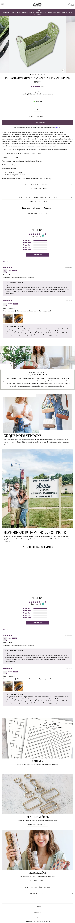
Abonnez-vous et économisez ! (37, 887)
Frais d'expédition (27, 94)
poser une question (37, 201)
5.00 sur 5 (42, 234)
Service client (37, 893)
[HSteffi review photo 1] (8, 318)
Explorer (37, 906)
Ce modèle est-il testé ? (37, 193)
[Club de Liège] (37, 850)
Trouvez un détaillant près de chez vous (37, 197)
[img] (7, 267)
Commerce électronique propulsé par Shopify (37, 921)
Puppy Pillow (43, 383)
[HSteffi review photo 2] (18, 318)
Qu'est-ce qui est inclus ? (37, 184)
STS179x (20, 172)
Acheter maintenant (37, 122)
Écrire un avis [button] (37, 254)
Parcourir (37, 769)
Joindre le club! (37, 880)
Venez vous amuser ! (37, 214)
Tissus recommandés (37, 188)
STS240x (22, 175)
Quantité (37, 106)
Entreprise (37, 900)
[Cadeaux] (37, 738)
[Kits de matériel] (37, 794)
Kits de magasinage (37, 824)
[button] (35, 87)
